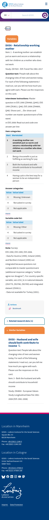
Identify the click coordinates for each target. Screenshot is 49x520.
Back (8, 28)
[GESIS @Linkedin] (12, 476)
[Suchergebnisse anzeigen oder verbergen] (44, 15)
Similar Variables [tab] (17, 330)
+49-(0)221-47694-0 (15, 468)
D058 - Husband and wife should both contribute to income (23, 343)
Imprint (5, 504)
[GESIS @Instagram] (16, 476)
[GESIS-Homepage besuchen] (13, 4)
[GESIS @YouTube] (20, 476)
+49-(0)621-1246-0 (15, 441)
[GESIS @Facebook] (8, 476)
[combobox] (24, 15)
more (7, 213)
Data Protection (16, 504)
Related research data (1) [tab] (21, 321)
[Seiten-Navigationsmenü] (46, 4)
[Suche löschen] (40, 15)
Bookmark (17, 308)
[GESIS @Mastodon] (23, 476)
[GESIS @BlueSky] (4, 476)
